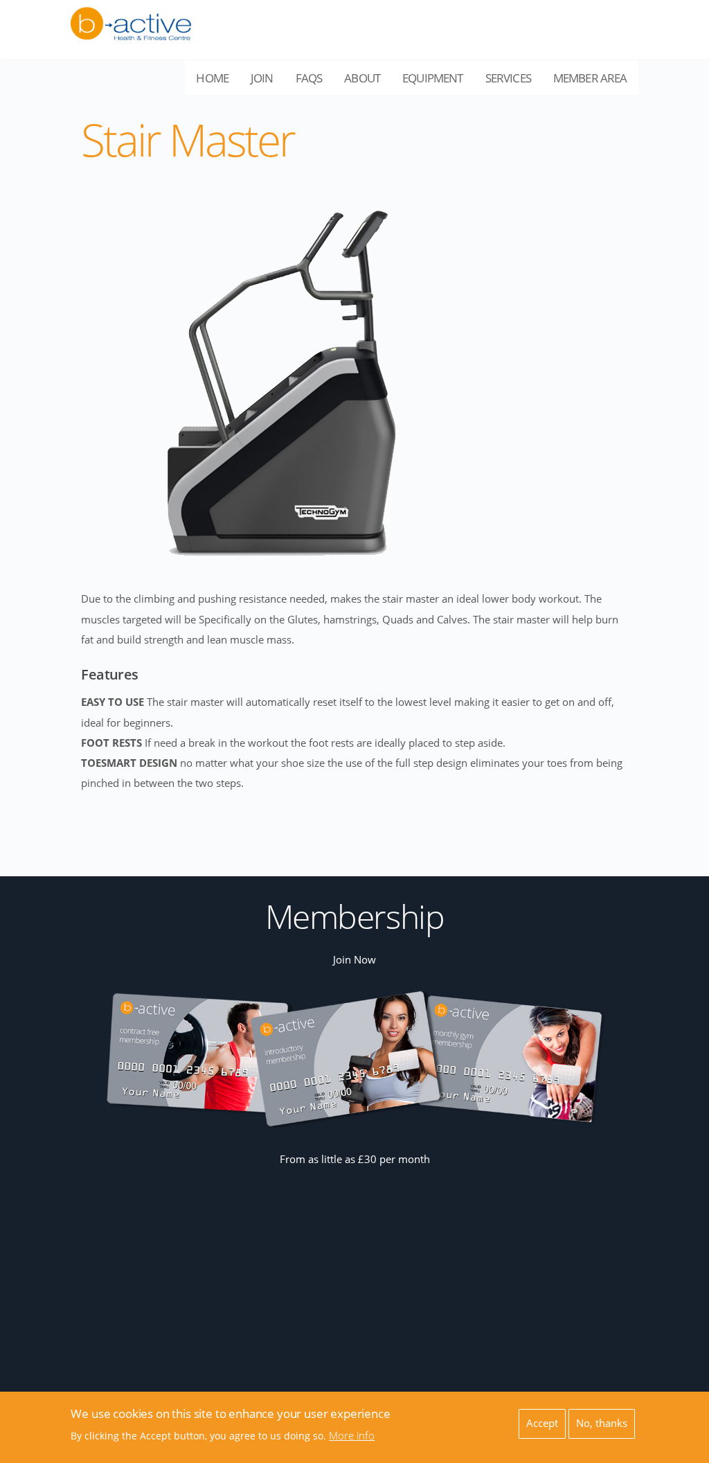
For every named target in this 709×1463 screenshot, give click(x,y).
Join (262, 78)
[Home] (131, 15)
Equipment (438, 82)
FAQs (309, 78)
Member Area (595, 82)
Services (513, 82)
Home (212, 78)
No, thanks (601, 1423)
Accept (542, 1423)
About (367, 82)
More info (352, 1435)
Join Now (354, 959)
